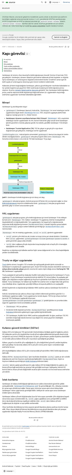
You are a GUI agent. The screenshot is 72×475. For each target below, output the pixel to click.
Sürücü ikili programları (9, 455)
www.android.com (54, 446)
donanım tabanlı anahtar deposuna (26, 90)
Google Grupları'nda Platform (34, 452)
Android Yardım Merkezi (56, 440)
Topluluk (17, 466)
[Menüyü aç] (3, 2)
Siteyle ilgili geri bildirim (50, 466)
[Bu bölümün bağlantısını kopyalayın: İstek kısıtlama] (19, 380)
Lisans (34, 466)
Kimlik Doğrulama (31, 361)
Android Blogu (30, 446)
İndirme (4, 446)
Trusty (4, 265)
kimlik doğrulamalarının (9, 203)
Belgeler (6, 8)
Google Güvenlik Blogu (32, 449)
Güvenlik (19, 47)
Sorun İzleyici (53, 455)
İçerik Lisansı (25, 426)
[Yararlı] (65, 46)
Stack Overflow (53, 452)
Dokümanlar (11, 47)
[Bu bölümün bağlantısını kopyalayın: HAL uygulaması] (21, 214)
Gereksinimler (6, 443)
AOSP (3, 47)
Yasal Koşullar (26, 466)
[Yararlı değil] (68, 46)
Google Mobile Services (56, 449)
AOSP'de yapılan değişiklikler (35, 26)
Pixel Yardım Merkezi (55, 443)
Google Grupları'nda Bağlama (34, 458)
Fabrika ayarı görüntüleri (9, 452)
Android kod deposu (8, 440)
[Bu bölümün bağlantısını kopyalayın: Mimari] (12, 103)
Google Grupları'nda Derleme (34, 455)
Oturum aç (66, 2)
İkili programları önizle (8, 449)
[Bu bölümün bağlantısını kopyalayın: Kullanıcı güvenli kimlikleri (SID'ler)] (41, 328)
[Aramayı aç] (42, 2)
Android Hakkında (7, 466)
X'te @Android (30, 440)
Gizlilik (40, 466)
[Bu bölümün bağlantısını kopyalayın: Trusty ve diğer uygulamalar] (34, 261)
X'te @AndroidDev (31, 443)
